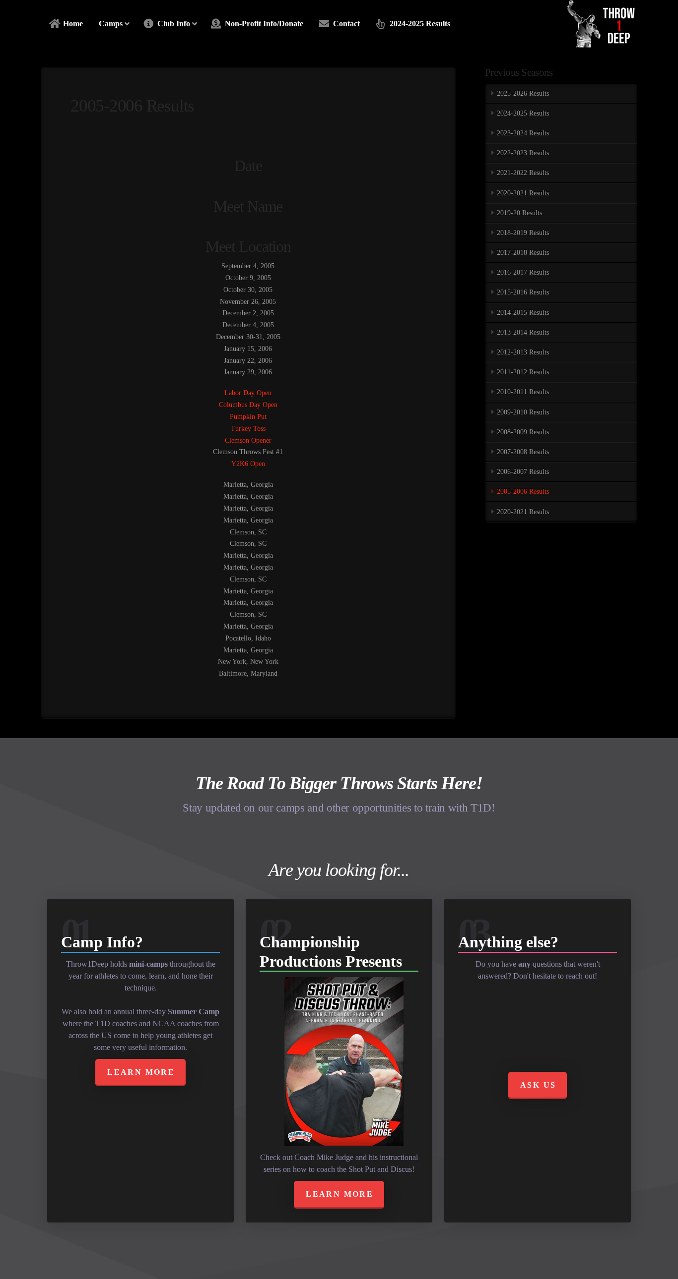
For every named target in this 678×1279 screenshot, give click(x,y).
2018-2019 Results (523, 232)
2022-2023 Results (523, 153)
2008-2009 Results (523, 432)
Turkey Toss (248, 428)
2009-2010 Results (523, 412)
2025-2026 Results (523, 93)
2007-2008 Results (523, 452)
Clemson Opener (248, 440)
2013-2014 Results (523, 332)
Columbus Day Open (248, 404)
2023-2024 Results (523, 133)
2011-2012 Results (523, 372)
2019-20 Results (519, 213)
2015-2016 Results (523, 292)
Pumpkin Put (248, 416)
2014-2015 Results (523, 312)
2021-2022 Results (523, 172)
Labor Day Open (247, 393)
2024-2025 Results (523, 113)
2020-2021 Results (523, 193)
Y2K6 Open (248, 463)
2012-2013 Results (523, 352)
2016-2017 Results (523, 272)
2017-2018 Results (523, 252)
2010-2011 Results (523, 392)
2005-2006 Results (523, 491)
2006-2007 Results (523, 471)
